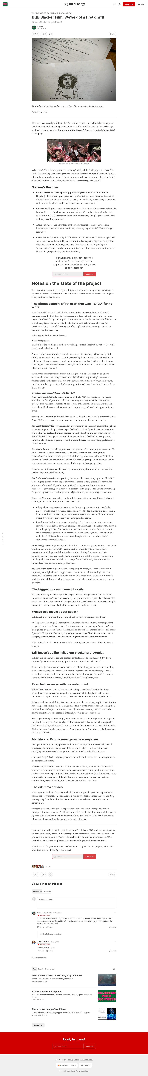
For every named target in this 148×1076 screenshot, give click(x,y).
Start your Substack (68, 1065)
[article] (74, 980)
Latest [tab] (40, 969)
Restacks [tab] (47, 891)
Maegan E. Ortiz (43, 912)
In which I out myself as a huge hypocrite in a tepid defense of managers (61, 1012)
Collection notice (87, 1060)
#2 (46, 112)
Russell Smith (42, 942)
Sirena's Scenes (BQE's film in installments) (52, 13)
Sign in (141, 4)
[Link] (29, 187)
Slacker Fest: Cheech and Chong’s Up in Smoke (57, 975)
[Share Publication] (119, 4)
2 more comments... (39, 957)
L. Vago (40, 26)
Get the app (85, 1065)
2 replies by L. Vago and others (51, 934)
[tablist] (42, 891)
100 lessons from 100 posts (47, 991)
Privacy (70, 1060)
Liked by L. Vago (45, 915)
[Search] (114, 4)
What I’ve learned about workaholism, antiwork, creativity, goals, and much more (62, 995)
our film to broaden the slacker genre (86, 106)
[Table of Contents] (2, 538)
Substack (62, 1071)
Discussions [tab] (49, 969)
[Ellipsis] (115, 912)
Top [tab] (34, 969)
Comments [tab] (37, 891)
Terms (76, 1060)
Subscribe (129, 4)
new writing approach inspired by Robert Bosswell (89, 345)
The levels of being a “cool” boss (49, 1009)
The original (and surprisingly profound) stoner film (52, 978)
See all (36, 1025)
